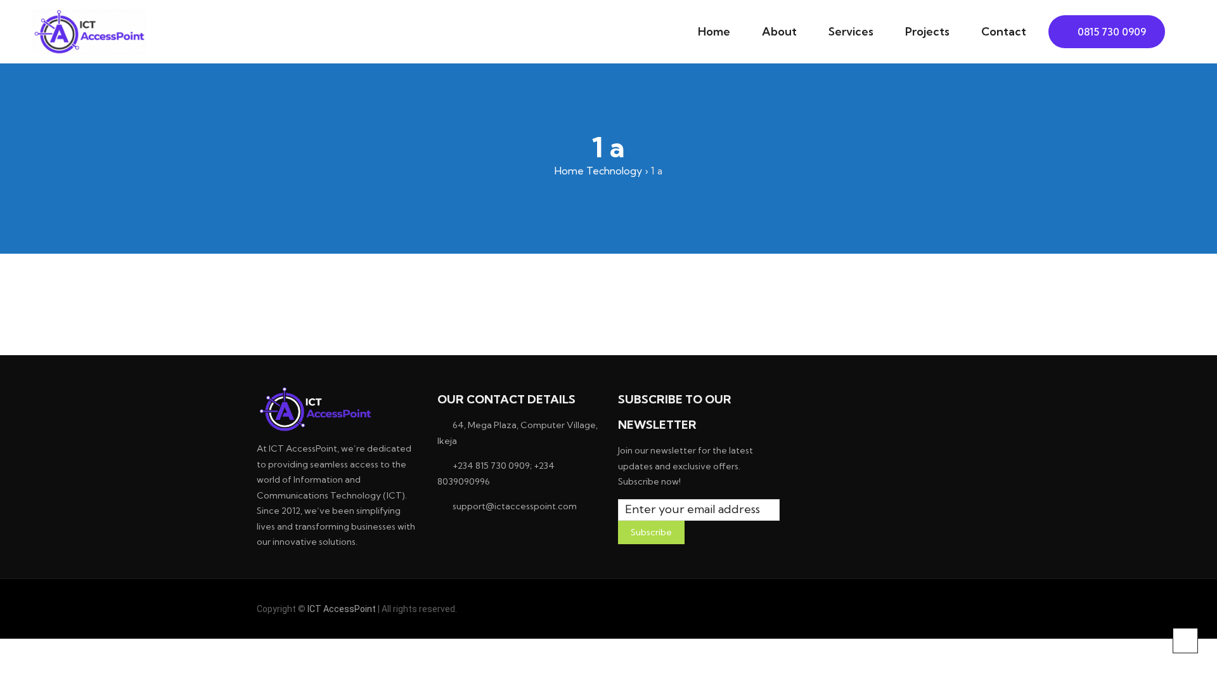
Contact (1003, 31)
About (779, 31)
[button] (1175, 32)
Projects (927, 31)
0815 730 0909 (1110, 31)
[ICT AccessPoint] (89, 31)
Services (850, 31)
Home (714, 31)
